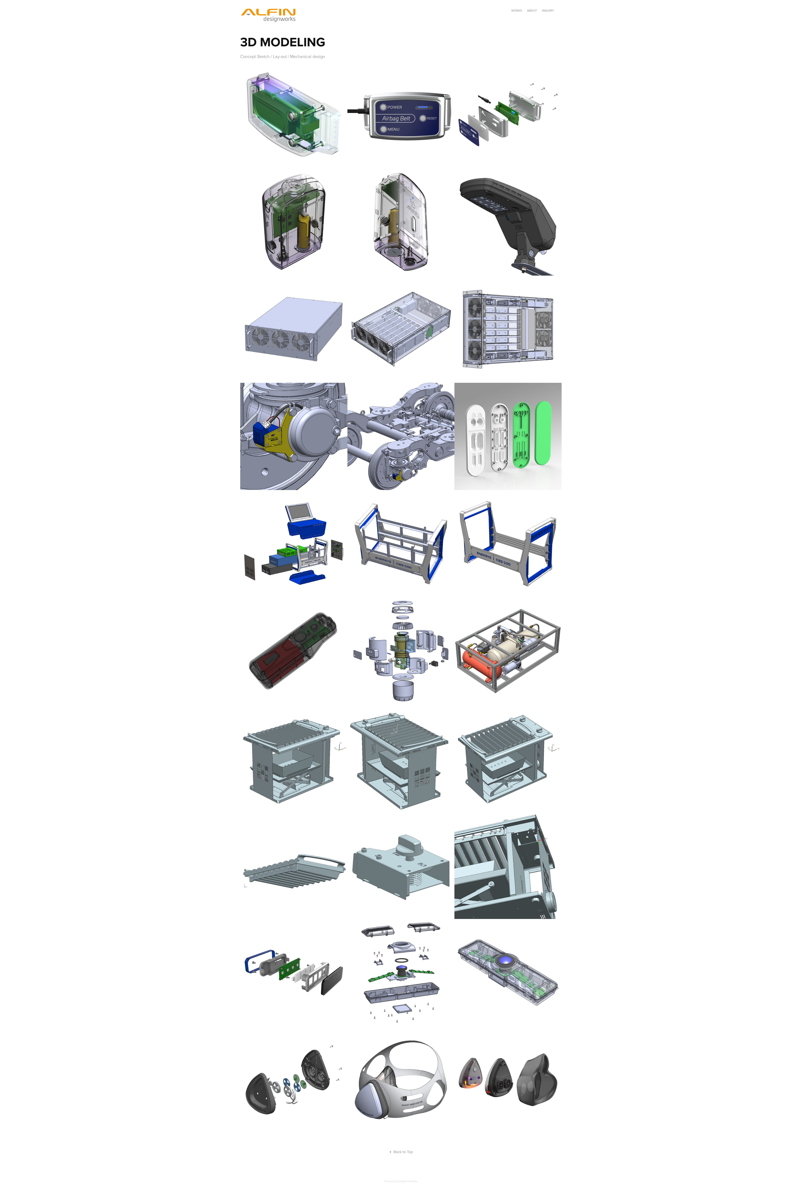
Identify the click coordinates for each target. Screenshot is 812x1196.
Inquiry (548, 10)
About (532, 10)
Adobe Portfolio (408, 1181)
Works (516, 10)
